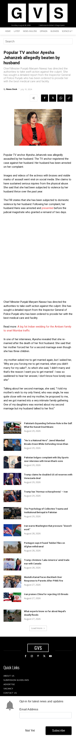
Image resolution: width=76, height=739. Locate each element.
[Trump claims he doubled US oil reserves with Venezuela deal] (12, 479)
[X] (52, 98)
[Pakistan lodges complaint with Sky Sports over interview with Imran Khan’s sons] (12, 462)
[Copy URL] (68, 98)
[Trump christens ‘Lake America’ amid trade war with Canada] (12, 564)
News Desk (11, 89)
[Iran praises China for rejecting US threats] (12, 597)
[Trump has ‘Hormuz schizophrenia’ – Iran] (12, 496)
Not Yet (30, 730)
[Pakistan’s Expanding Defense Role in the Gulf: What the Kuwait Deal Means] (12, 428)
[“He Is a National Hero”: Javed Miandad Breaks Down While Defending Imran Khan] (12, 445)
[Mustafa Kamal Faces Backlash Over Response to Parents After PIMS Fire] (12, 581)
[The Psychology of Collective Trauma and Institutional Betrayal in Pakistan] (12, 513)
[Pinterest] (38, 656)
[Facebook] (44, 98)
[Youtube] (50, 656)
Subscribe (58, 730)
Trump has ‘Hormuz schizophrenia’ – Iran (46, 491)
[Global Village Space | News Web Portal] (38, 13)
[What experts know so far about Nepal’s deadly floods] (12, 616)
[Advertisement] (38, 257)
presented (47, 208)
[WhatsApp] (60, 98)
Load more (36, 628)
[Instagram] (32, 656)
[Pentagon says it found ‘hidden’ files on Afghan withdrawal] (12, 547)
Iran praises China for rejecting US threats (46, 594)
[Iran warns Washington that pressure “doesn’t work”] (12, 530)
